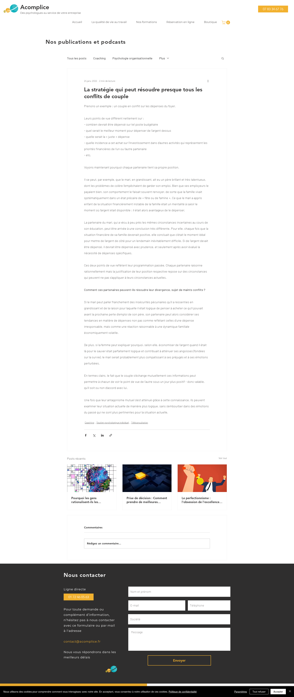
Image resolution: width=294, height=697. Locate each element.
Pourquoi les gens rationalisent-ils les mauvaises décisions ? (86, 500)
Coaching (99, 58)
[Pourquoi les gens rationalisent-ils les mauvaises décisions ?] (91, 478)
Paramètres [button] (240, 691)
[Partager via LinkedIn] (102, 435)
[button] (273, 9)
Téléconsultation (139, 422)
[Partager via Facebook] (85, 435)
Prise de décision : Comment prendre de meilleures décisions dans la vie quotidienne (147, 500)
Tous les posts (76, 58)
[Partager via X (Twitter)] (94, 435)
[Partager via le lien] (110, 435)
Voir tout (223, 458)
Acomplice (34, 7)
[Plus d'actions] (208, 81)
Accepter (278, 691)
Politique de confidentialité (183, 691)
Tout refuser (259, 691)
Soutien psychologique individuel (112, 422)
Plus (162, 58)
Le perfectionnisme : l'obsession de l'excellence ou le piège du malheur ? (200, 500)
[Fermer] (290, 691)
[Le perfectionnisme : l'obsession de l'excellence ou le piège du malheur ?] (202, 478)
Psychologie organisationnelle (132, 58)
